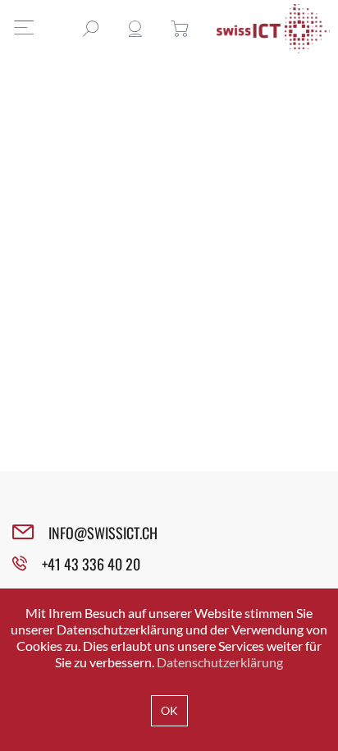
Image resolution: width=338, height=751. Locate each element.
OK (169, 710)
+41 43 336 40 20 (91, 564)
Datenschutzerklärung (220, 662)
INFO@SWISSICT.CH (103, 532)
